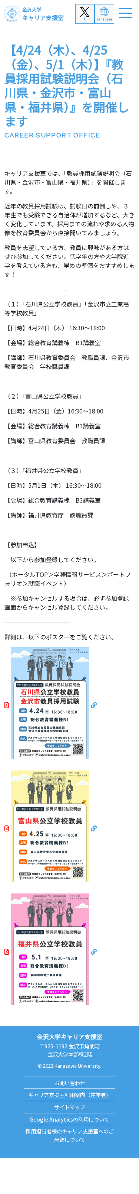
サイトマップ (69, 1107)
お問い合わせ (69, 1083)
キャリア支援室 (43, 14)
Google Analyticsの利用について (69, 1119)
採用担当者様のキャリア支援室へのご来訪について (70, 1135)
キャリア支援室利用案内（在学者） (69, 1095)
